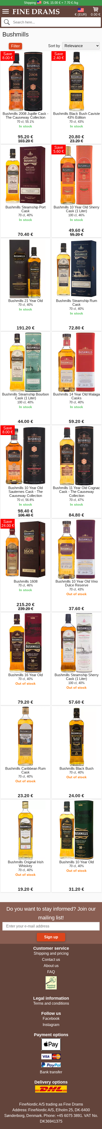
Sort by (54, 46)
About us (51, 966)
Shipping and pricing (51, 953)
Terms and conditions (51, 1003)
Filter (15, 46)
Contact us (51, 960)
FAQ (51, 972)
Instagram (51, 1025)
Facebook (51, 1019)
